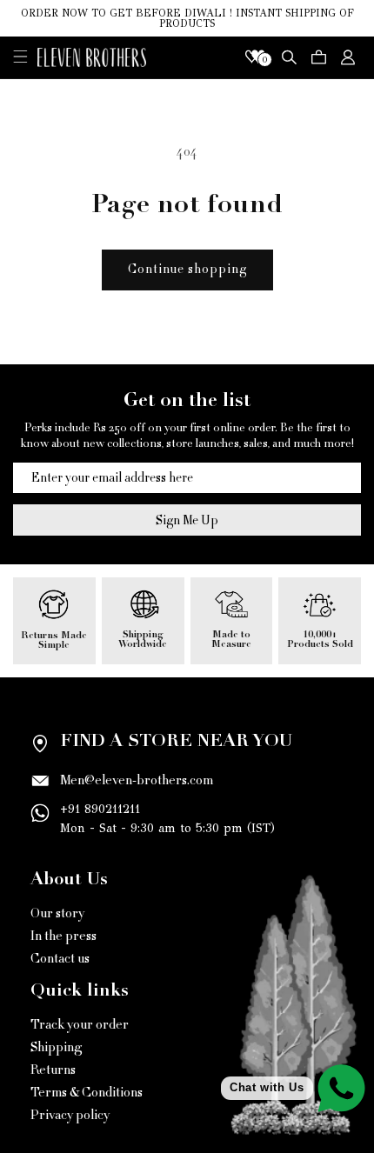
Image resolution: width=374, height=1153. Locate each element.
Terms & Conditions (86, 1092)
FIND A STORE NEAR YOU (176, 742)
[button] (20, 56)
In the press (63, 936)
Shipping (56, 1047)
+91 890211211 (100, 809)
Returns (53, 1070)
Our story (57, 913)
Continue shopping (187, 269)
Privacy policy (70, 1115)
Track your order (79, 1025)
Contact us (60, 959)
